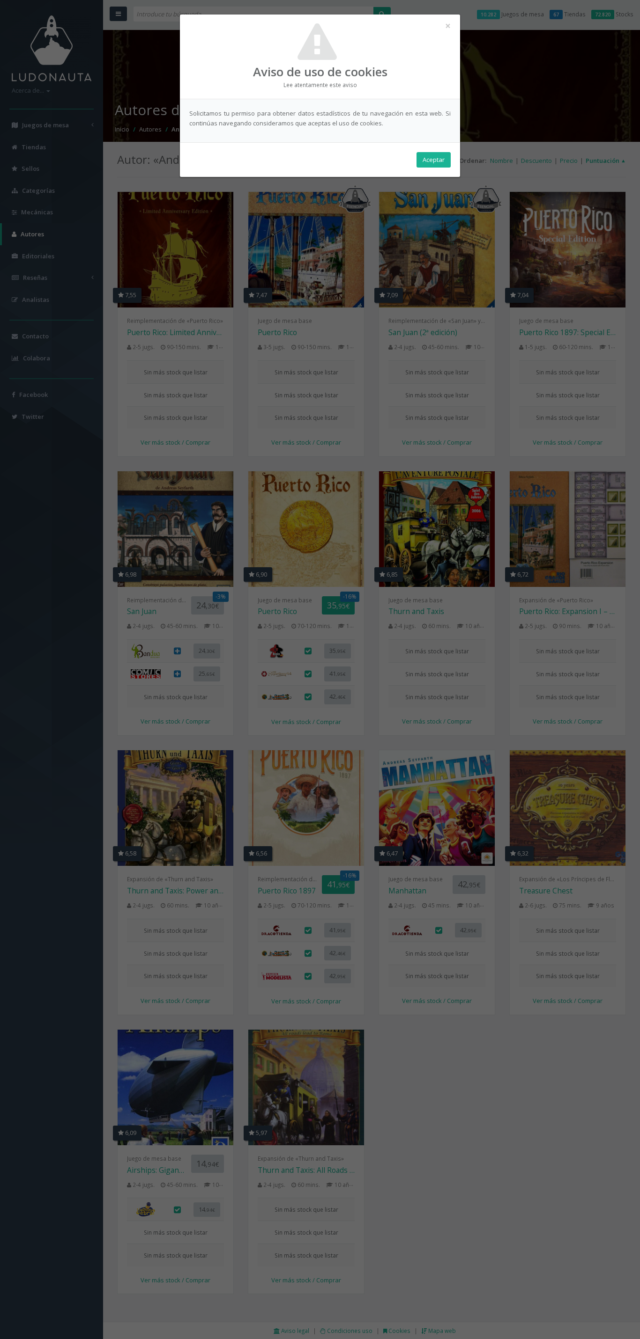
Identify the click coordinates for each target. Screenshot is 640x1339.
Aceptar (434, 159)
